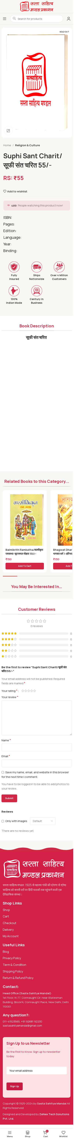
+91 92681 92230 (31, 1021)
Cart (6, 916)
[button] (25, 566)
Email (5, 756)
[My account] (68, 18)
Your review (9, 697)
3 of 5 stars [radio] (28, 690)
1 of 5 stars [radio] (22, 690)
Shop (6, 910)
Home (7, 145)
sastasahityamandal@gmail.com (22, 1025)
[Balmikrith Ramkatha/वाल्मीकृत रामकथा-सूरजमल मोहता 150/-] (27, 520)
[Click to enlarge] (8, 130)
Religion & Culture (27, 145)
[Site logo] (37, 6)
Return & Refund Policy (18, 978)
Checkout (9, 923)
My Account (11, 936)
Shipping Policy (13, 971)
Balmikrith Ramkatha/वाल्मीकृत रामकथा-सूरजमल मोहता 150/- (24, 552)
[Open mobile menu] (4, 18)
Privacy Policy (12, 958)
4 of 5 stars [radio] (31, 690)
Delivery (8, 930)
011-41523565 (11, 1021)
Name (6, 740)
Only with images (16, 821)
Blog (6, 952)
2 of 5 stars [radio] (25, 690)
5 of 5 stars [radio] (34, 690)
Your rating (9, 690)
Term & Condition (14, 965)
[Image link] (34, 869)
